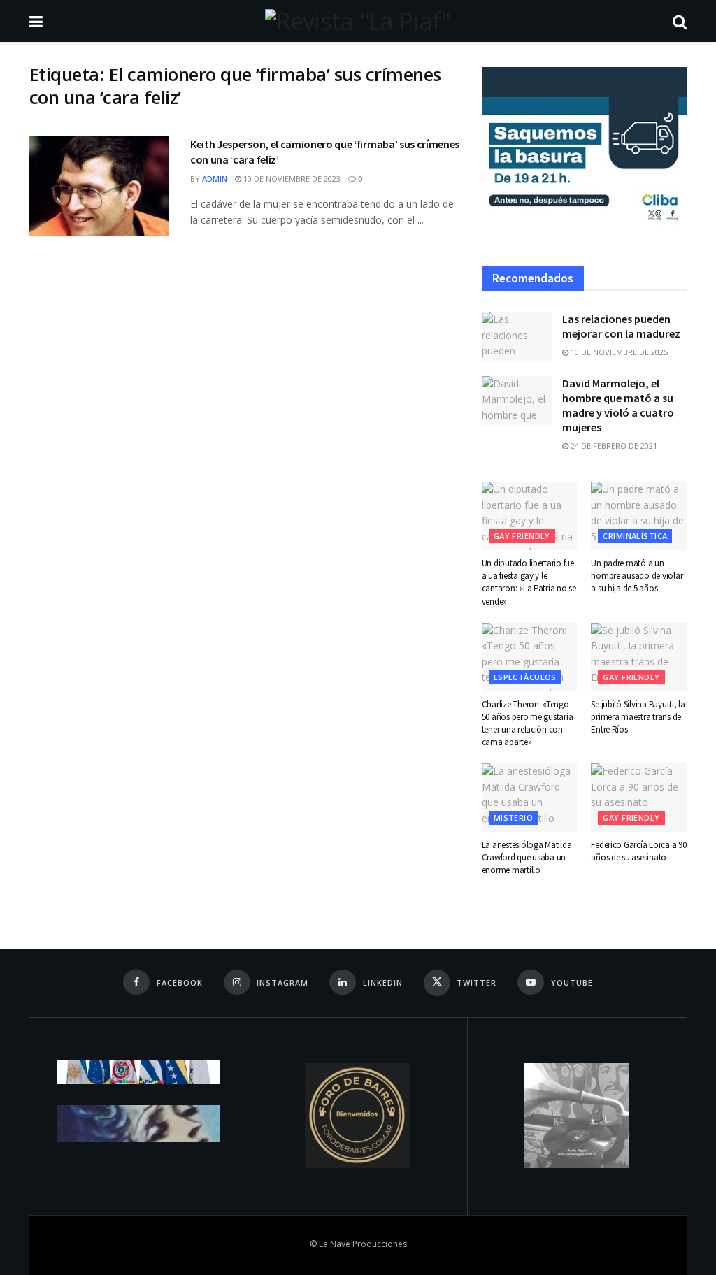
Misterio (514, 817)
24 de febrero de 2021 (612, 445)
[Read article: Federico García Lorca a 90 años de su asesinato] (639, 797)
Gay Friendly (522, 536)
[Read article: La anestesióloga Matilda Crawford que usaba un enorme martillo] (530, 797)
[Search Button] (680, 21)
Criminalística (635, 536)
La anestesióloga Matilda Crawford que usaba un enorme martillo (527, 857)
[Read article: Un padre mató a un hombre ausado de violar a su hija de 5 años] (639, 516)
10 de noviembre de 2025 (618, 352)
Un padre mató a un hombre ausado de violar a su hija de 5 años (636, 575)
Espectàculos (525, 677)
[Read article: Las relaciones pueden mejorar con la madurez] (517, 337)
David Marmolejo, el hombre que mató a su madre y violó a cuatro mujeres (618, 405)
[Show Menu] (36, 21)
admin (214, 178)
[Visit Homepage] (357, 21)
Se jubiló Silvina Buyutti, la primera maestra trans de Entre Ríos (638, 716)
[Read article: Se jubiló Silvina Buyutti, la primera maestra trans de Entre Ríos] (639, 657)
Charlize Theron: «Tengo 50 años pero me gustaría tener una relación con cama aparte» (527, 723)
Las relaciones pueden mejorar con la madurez (621, 326)
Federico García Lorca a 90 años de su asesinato (638, 851)
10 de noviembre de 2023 (291, 178)
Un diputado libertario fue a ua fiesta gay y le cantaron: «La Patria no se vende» (529, 582)
